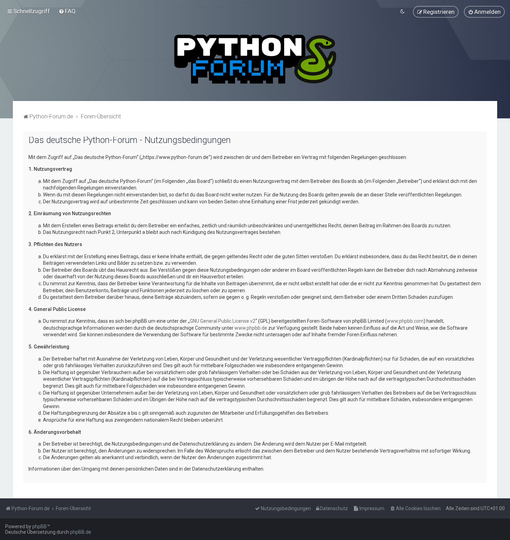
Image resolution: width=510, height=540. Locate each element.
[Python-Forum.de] (255, 59)
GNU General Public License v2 (222, 321)
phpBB (39, 526)
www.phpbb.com (405, 321)
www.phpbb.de (251, 328)
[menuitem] (67, 11)
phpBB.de (80, 532)
